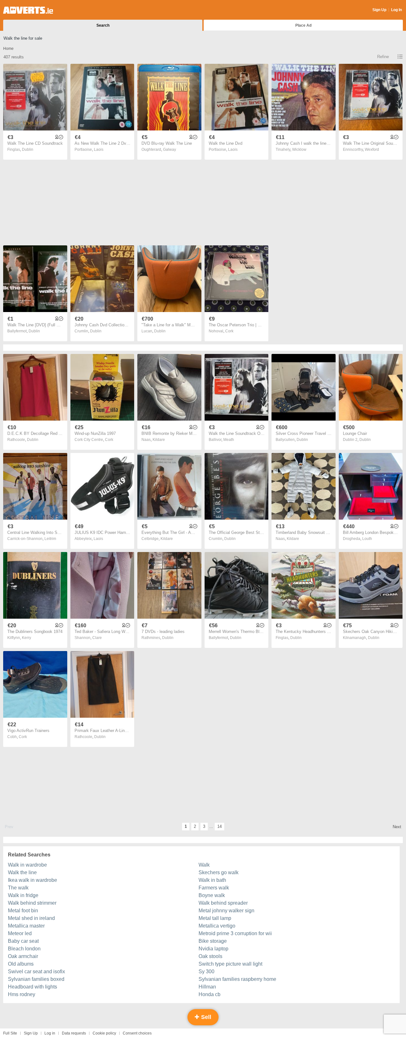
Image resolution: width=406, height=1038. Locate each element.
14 (219, 826)
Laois (98, 149)
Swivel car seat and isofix (36, 971)
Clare (97, 637)
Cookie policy (104, 1033)
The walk (18, 887)
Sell (205, 1017)
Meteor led (20, 933)
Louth (367, 538)
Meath (228, 439)
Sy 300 (206, 971)
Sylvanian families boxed (36, 979)
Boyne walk (212, 895)
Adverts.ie (28, 10)
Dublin (27, 149)
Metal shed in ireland (31, 918)
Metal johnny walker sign (226, 910)
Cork (229, 331)
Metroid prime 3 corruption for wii (235, 933)
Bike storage (213, 941)
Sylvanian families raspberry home (237, 979)
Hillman (207, 986)
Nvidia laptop (213, 948)
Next (397, 826)
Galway (169, 149)
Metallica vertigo (217, 925)
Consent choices (137, 1033)
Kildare (159, 439)
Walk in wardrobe (27, 865)
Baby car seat (23, 941)
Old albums (21, 964)
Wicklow (299, 149)
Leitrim (50, 538)
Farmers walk (214, 887)
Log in (49, 1033)
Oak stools (210, 956)
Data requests (74, 1033)
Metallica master (26, 925)
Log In (396, 10)
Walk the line (22, 872)
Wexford (372, 149)
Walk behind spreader (223, 903)
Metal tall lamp (215, 918)
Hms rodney (21, 994)
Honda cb (209, 994)
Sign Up (379, 10)
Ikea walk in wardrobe (32, 880)
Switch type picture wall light (230, 964)
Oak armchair (23, 956)
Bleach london (24, 948)
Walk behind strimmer (32, 903)
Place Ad (303, 25)
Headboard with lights (32, 986)
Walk (204, 865)
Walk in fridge (23, 895)
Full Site (10, 1033)
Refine (383, 56)
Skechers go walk (219, 872)
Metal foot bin (23, 910)
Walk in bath (212, 880)
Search (102, 25)
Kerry (26, 637)
